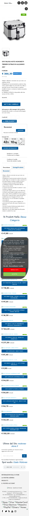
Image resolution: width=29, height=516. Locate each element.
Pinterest (17, 117)
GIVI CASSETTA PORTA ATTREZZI (14, 389)
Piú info (5, 266)
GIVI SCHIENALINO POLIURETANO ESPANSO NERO (14, 415)
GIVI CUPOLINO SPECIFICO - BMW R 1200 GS (14, 401)
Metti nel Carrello (11, 104)
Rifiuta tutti (14, 270)
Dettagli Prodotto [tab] (18, 167)
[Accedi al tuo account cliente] (18, 2)
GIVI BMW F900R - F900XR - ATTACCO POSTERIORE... (14, 297)
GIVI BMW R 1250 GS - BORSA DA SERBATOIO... (14, 338)
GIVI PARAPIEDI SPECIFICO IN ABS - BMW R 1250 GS (14, 283)
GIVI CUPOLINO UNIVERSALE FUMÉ (14, 377)
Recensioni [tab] (6, 171)
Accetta (14, 274)
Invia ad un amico (9, 121)
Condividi (9, 117)
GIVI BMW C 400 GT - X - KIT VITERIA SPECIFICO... (14, 363)
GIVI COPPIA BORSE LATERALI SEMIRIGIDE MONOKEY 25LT (14, 429)
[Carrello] (25, 2)
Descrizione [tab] (6, 167)
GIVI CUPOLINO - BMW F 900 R (14, 351)
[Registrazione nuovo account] (22, 2)
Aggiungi (20, 130)
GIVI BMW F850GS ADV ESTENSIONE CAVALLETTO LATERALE (14, 229)
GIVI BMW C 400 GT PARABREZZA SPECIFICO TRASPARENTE (14, 324)
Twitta (13, 117)
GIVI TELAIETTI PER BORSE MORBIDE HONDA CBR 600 (14, 310)
